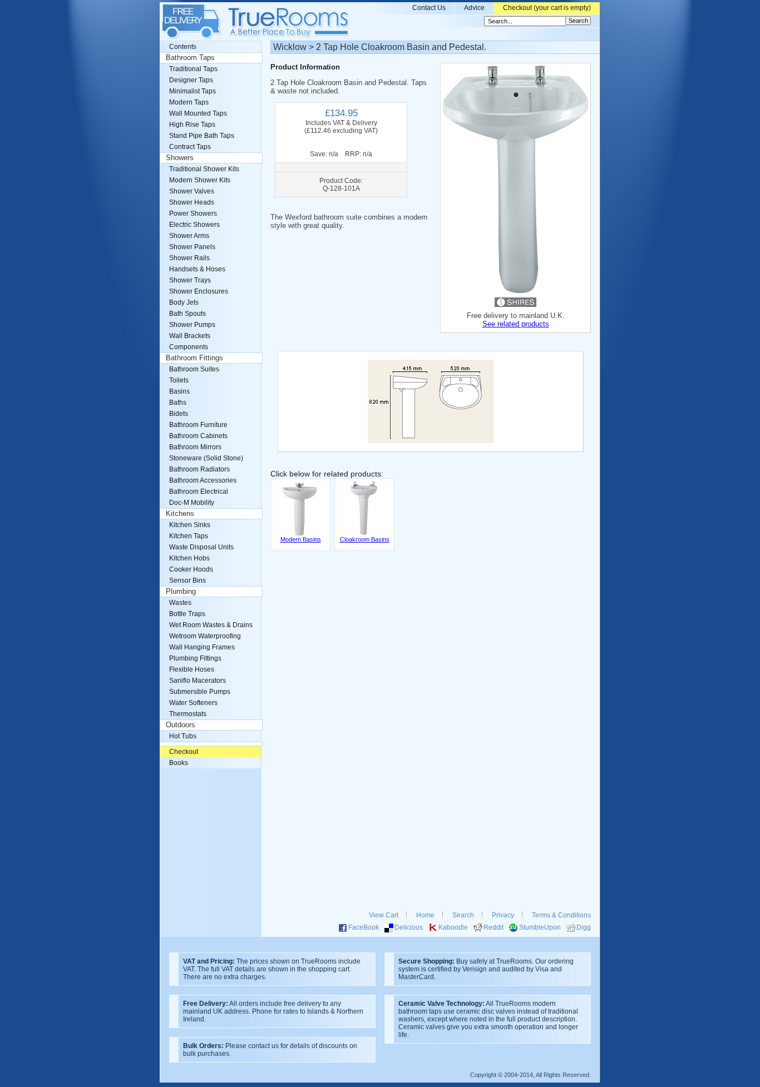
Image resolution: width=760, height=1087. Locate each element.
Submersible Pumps (199, 692)
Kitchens (180, 514)
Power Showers (193, 213)
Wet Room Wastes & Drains (211, 625)
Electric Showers (194, 225)
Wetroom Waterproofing (205, 636)
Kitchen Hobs (189, 558)
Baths (177, 402)
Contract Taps (190, 147)
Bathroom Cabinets (198, 436)
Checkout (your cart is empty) (547, 8)
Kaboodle (453, 927)
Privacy (503, 915)
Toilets (179, 380)
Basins (179, 391)
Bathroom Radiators (199, 469)
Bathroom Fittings (194, 358)
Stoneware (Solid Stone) (206, 458)
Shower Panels (192, 247)
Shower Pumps (192, 325)
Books (178, 763)
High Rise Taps (192, 124)
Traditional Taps (193, 69)
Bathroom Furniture (198, 425)
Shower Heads (191, 202)
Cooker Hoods (191, 569)
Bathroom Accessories (202, 480)
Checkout (183, 752)
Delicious (408, 927)
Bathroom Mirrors (195, 447)
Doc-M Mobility (191, 503)
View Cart (383, 915)
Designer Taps (191, 80)
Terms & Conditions (561, 915)
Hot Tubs (182, 736)
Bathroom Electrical (198, 491)
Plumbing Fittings (195, 658)
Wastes (180, 603)
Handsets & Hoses (197, 269)
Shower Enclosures (198, 291)
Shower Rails (189, 258)
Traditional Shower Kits (204, 169)
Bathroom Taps (190, 58)
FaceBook (363, 927)
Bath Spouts (187, 313)
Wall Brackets (189, 336)
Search (463, 915)
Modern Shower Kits (199, 180)
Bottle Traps (187, 614)
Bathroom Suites (194, 369)
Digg (583, 927)
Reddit (493, 927)
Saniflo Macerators (197, 680)
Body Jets (184, 302)
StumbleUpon (540, 927)
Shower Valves (191, 191)
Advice (474, 8)
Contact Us (429, 8)
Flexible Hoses (191, 669)
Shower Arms (189, 236)
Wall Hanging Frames (202, 647)
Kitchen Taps (188, 536)
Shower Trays (190, 280)
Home (425, 915)
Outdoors (180, 725)
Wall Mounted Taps (198, 113)
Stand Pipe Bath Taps (201, 136)
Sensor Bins (187, 580)
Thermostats (187, 714)
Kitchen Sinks (189, 525)
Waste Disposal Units (201, 547)
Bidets (178, 414)
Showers (180, 158)
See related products (515, 324)
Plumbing (181, 591)
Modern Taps (189, 102)
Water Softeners (193, 703)
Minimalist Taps (192, 91)
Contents (182, 47)
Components (188, 347)
